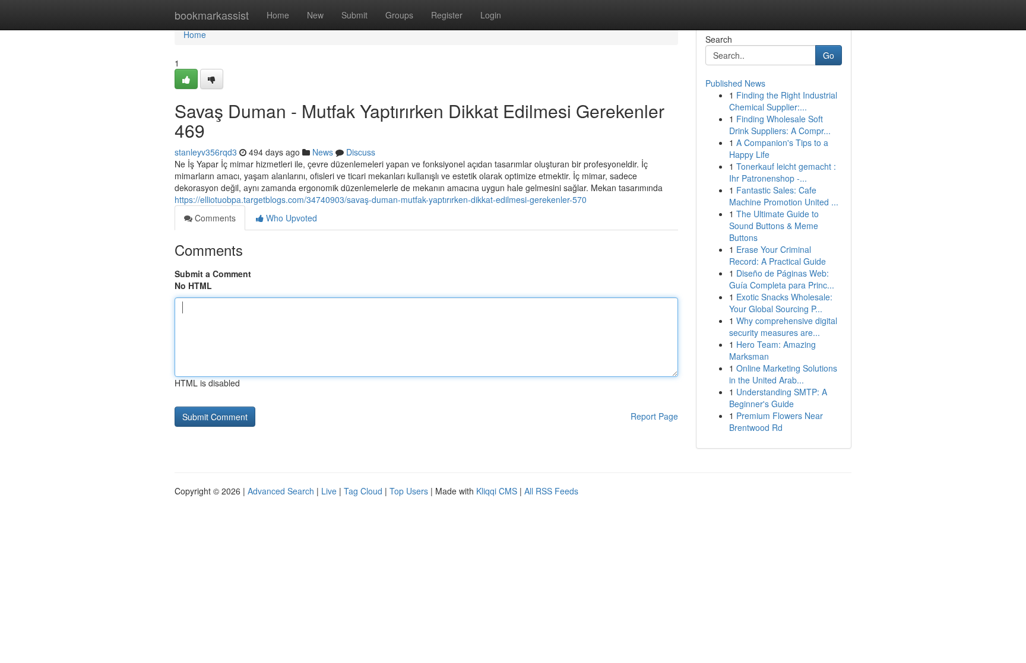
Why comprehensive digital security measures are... (783, 326)
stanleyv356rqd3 (206, 152)
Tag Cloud (363, 491)
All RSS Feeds (551, 491)
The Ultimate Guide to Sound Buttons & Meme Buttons (774, 225)
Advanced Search (281, 491)
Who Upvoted (290, 218)
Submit (354, 15)
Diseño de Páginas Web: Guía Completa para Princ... (781, 279)
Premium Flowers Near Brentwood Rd (776, 421)
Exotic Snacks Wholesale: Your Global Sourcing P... (780, 303)
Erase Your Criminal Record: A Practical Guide (777, 255)
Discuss (360, 152)
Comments (214, 218)
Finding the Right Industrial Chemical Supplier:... (783, 101)
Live (329, 491)
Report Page (654, 416)
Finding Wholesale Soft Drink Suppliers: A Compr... (780, 125)
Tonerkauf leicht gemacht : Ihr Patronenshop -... (782, 172)
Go (828, 55)
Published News (735, 83)
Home (278, 15)
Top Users (409, 491)
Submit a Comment (213, 274)
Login (490, 15)
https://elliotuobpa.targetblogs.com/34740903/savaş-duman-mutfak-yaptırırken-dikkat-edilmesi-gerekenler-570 (381, 199)
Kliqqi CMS (496, 491)
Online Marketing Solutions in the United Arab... (783, 374)
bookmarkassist (212, 15)
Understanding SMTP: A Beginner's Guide (778, 398)
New (315, 15)
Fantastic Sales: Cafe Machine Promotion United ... (783, 196)
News (322, 152)
